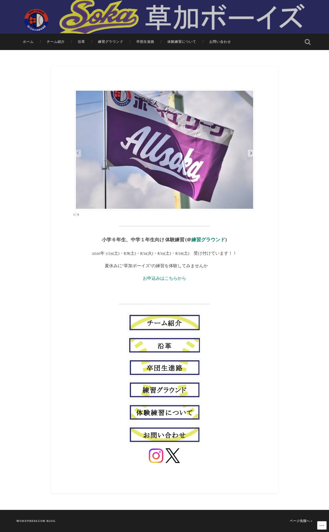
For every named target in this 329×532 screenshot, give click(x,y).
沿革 (81, 41)
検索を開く (308, 42)
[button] (251, 153)
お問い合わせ (220, 41)
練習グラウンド (110, 41)
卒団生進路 (145, 41)
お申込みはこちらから (164, 278)
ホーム (28, 41)
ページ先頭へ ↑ (301, 521)
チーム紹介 (56, 41)
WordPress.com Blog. (36, 521)
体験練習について (181, 41)
